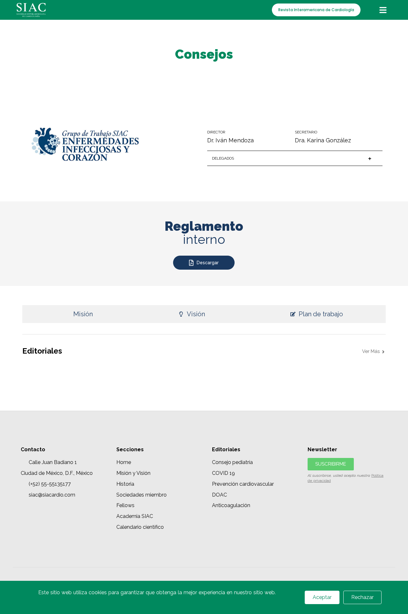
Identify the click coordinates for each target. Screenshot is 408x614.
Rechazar (362, 597)
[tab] (78, 314)
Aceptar (322, 597)
